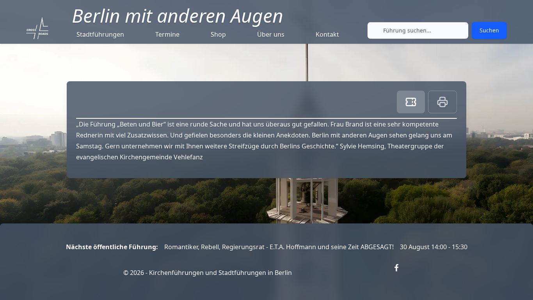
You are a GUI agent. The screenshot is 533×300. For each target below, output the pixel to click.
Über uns (270, 34)
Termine (167, 34)
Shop (218, 34)
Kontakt (327, 34)
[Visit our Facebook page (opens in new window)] (401, 272)
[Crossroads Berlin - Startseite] (37, 28)
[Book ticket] (411, 102)
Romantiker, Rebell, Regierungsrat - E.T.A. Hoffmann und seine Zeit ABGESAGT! (279, 247)
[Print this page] (442, 102)
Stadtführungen (100, 34)
